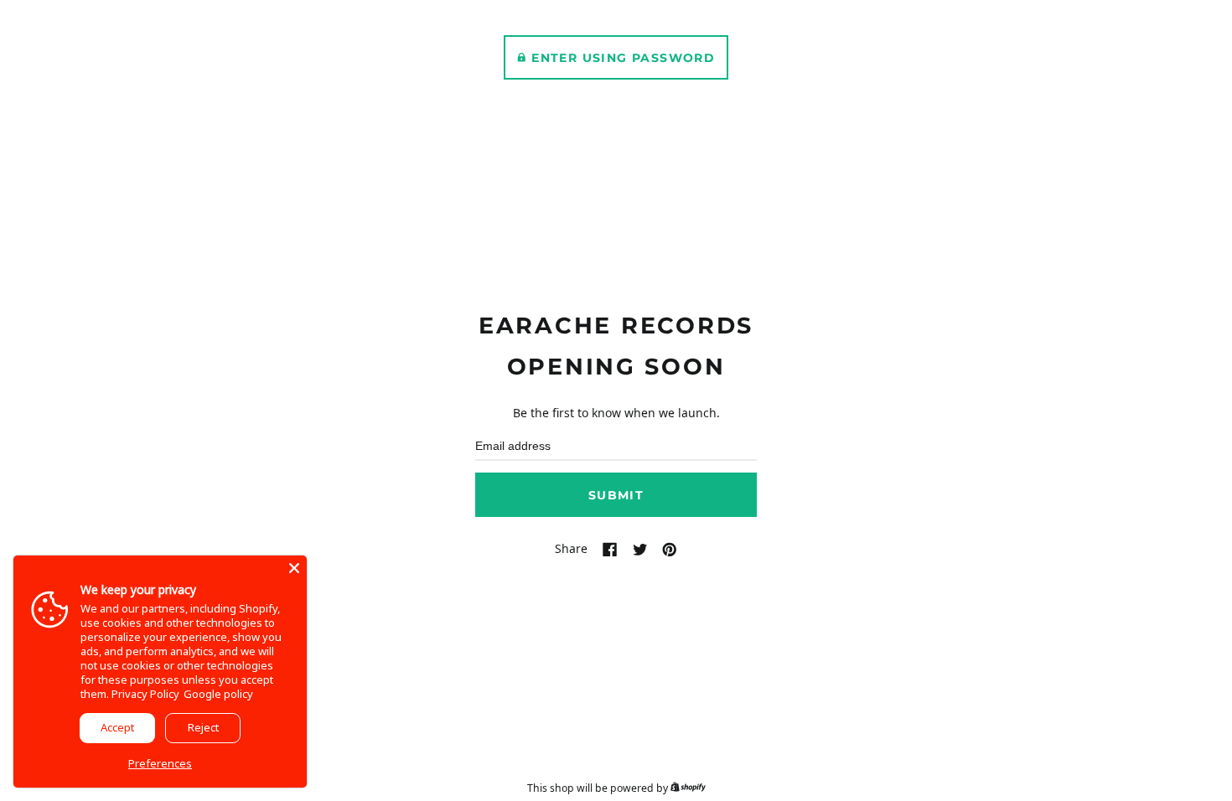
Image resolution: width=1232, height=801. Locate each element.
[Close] (294, 568)
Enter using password (623, 57)
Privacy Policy (145, 693)
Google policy (218, 693)
